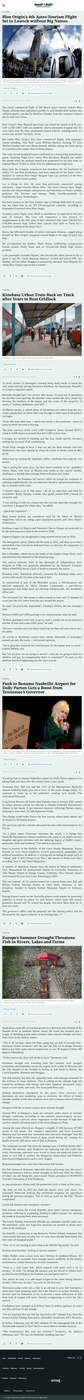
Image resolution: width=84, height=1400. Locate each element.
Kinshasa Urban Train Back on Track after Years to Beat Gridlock (38, 297)
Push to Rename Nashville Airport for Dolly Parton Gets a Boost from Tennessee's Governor (39, 688)
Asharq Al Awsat (9, 88)
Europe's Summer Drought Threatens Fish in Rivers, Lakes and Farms (38, 940)
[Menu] (3, 5)
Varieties (6, 12)
